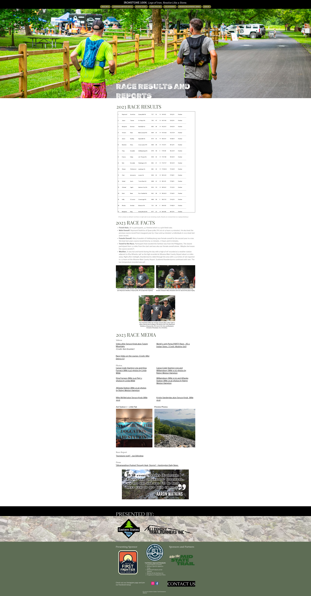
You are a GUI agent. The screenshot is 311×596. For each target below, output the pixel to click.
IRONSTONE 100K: (136, 2)
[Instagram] (152, 583)
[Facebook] (156, 583)
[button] (134, 428)
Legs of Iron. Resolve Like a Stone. (167, 2)
